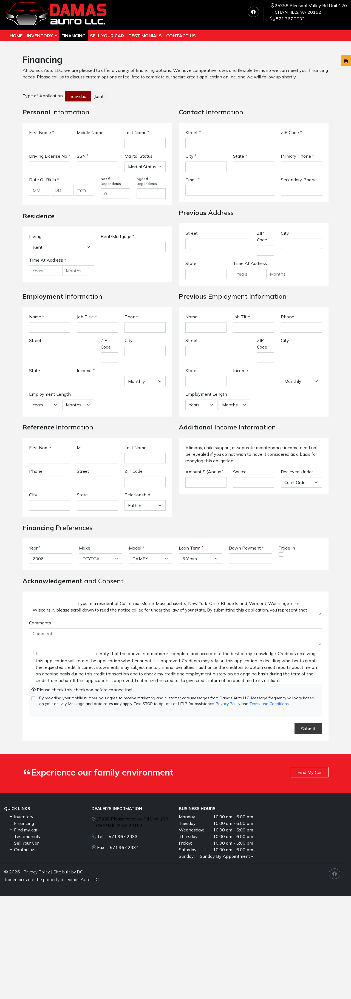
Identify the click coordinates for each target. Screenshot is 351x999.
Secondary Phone (299, 179)
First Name (41, 132)
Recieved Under (297, 471)
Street (193, 132)
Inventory (40, 35)
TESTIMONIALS (145, 35)
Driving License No (49, 156)
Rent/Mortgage (116, 236)
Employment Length (50, 394)
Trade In (287, 548)
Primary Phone (297, 156)
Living (35, 236)
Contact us (181, 35)
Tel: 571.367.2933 (117, 836)
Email (192, 179)
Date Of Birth (44, 179)
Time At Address (46, 260)
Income (84, 370)
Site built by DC (68, 872)
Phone (131, 316)
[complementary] (334, 982)
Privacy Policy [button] (37, 872)
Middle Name (90, 132)
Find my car (25, 830)
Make (84, 548)
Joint (99, 96)
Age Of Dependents (147, 181)
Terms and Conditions (269, 703)
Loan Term (189, 548)
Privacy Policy (228, 703)
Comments (40, 623)
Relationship (137, 494)
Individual (77, 96)
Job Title (87, 316)
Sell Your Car (107, 35)
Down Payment (245, 548)
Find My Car (310, 772)
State (240, 156)
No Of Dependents (111, 181)
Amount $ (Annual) (204, 471)
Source (240, 471)
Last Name (136, 132)
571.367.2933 (290, 18)
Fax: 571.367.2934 (118, 847)
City (191, 156)
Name (36, 316)
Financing (73, 35)
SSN (83, 156)
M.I (80, 447)
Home (16, 35)
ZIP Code (291, 132)
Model (135, 548)
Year (33, 548)
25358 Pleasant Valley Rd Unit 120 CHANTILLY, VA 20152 (311, 9)
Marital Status (138, 156)
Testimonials (26, 836)
